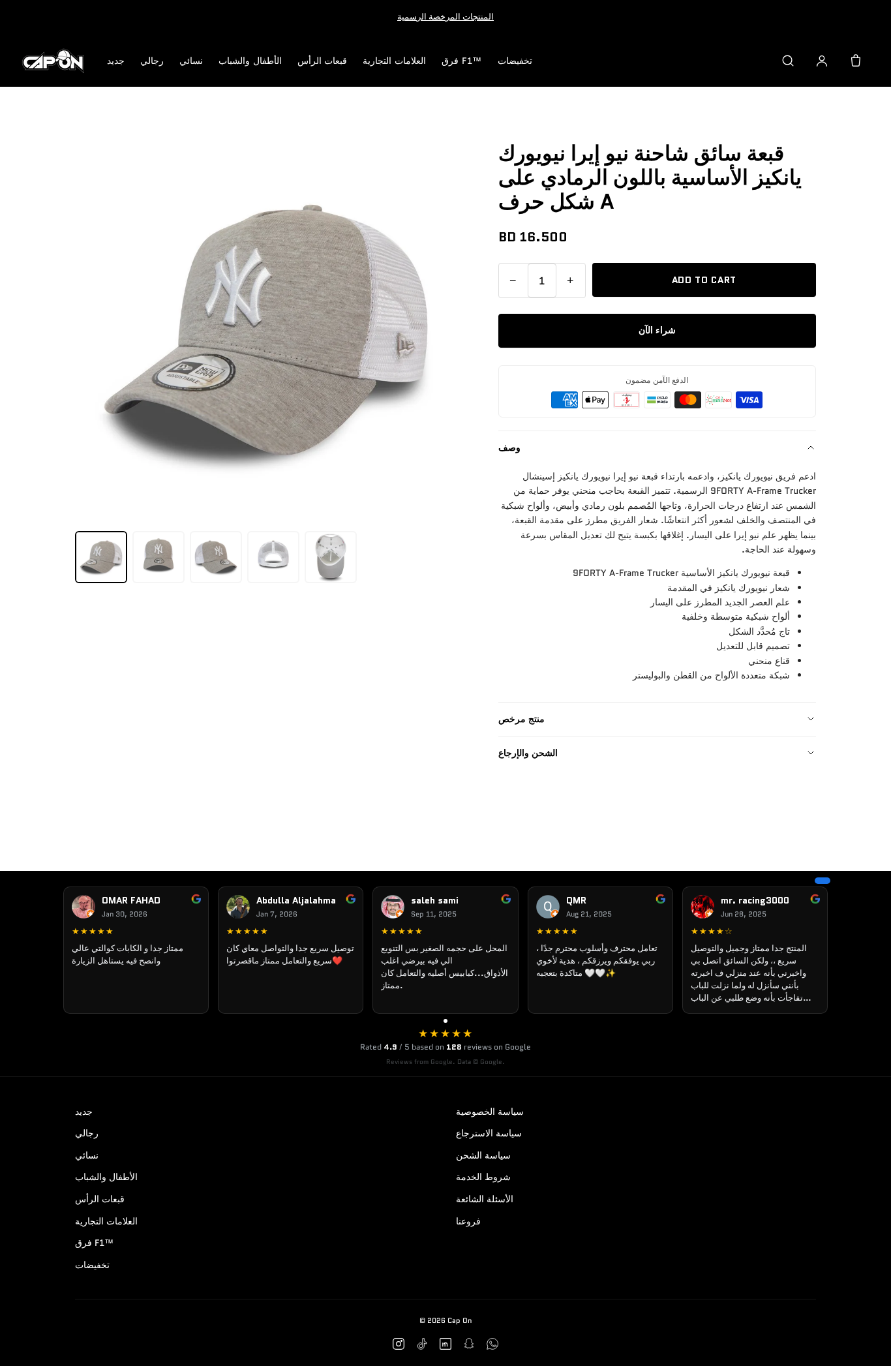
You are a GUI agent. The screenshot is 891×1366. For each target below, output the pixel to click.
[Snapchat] (469, 1343)
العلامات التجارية (394, 60)
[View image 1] (101, 557)
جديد (116, 60)
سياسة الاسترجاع (489, 1133)
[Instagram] (398, 1343)
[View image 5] (331, 557)
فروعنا (468, 1221)
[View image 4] (273, 557)
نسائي (191, 60)
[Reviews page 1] (445, 1021)
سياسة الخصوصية (490, 1111)
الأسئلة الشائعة (484, 1199)
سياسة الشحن (483, 1155)
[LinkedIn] (445, 1343)
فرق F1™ (462, 60)
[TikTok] (422, 1343)
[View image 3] (216, 557)
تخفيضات (515, 60)
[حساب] (822, 60)
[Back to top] (861, 1341)
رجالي (152, 60)
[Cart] (855, 60)
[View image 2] (158, 557)
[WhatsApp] (492, 1343)
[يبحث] (788, 60)
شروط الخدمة (483, 1176)
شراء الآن (657, 330)
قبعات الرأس (322, 60)
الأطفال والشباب (250, 60)
